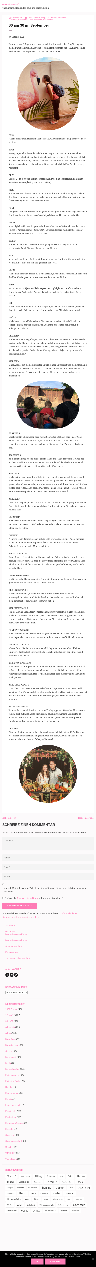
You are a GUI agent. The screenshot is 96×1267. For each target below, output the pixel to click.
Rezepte (9, 1129)
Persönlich (62, 18)
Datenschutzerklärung (28, 898)
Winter (64, 1210)
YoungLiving (11, 1159)
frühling (46, 1187)
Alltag (43, 18)
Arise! (11, 288)
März (68, 1199)
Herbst (22, 1193)
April (61, 1176)
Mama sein (57, 1199)
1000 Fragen (11, 1009)
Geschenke (10, 1193)
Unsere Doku (15, 179)
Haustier (9, 1087)
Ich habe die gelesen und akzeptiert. (34, 898)
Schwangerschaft (13, 946)
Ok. (37, 1261)
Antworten (51, 1176)
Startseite (10, 925)
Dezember (37, 1182)
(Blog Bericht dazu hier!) (39, 182)
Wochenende (75, 1210)
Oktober (9, 1205)
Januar (33, 1193)
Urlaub (8, 1147)
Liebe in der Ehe (86, 818)
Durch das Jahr (51, 18)
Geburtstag (84, 1187)
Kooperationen (12, 952)
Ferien (80, 1182)
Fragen (10, 1188)
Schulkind (9, 1135)
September (38, 19)
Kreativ (8, 1099)
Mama (46, 1199)
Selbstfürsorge (63, 1205)
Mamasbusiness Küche (16, 934)
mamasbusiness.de (10, 4)
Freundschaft (23, 19)
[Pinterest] (16, 975)
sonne (24, 1210)
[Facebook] (7, 975)
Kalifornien (44, 1193)
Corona (8, 1051)
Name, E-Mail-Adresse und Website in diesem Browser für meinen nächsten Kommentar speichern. (45, 890)
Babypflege (10, 1039)
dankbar (14, 19)
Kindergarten (69, 1193)
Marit (30, 18)
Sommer (79, 1205)
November (78, 1199)
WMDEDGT (10, 1153)
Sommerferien (12, 1211)
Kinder (56, 1193)
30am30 (37, 18)
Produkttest (10, 1117)
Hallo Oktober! (9, 818)
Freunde (20, 1188)
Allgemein (10, 1027)
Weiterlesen (55, 1261)
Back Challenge (12, 1045)
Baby (70, 1176)
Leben (27, 1199)
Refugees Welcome (14, 1123)
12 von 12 (10, 1015)
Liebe (31, 19)
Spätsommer (48, 19)
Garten (60, 1187)
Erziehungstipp (12, 1075)
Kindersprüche (12, 1093)
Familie (51, 1182)
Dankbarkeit (10, 1057)
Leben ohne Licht (13, 1105)
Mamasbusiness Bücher (16, 940)
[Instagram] (12, 975)
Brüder (10, 1181)
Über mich (10, 931)
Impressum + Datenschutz (17, 958)
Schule (19, 1205)
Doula (8, 1063)
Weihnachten (50, 1210)
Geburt (71, 1188)
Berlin (81, 1176)
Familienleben (67, 1182)
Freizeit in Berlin (12, 1081)
